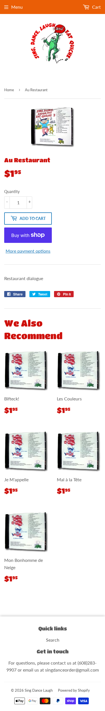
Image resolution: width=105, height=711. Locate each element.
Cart (96, 7)
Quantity (12, 191)
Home (9, 90)
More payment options (28, 251)
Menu (17, 7)
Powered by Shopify (74, 690)
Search (52, 639)
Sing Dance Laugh (39, 690)
